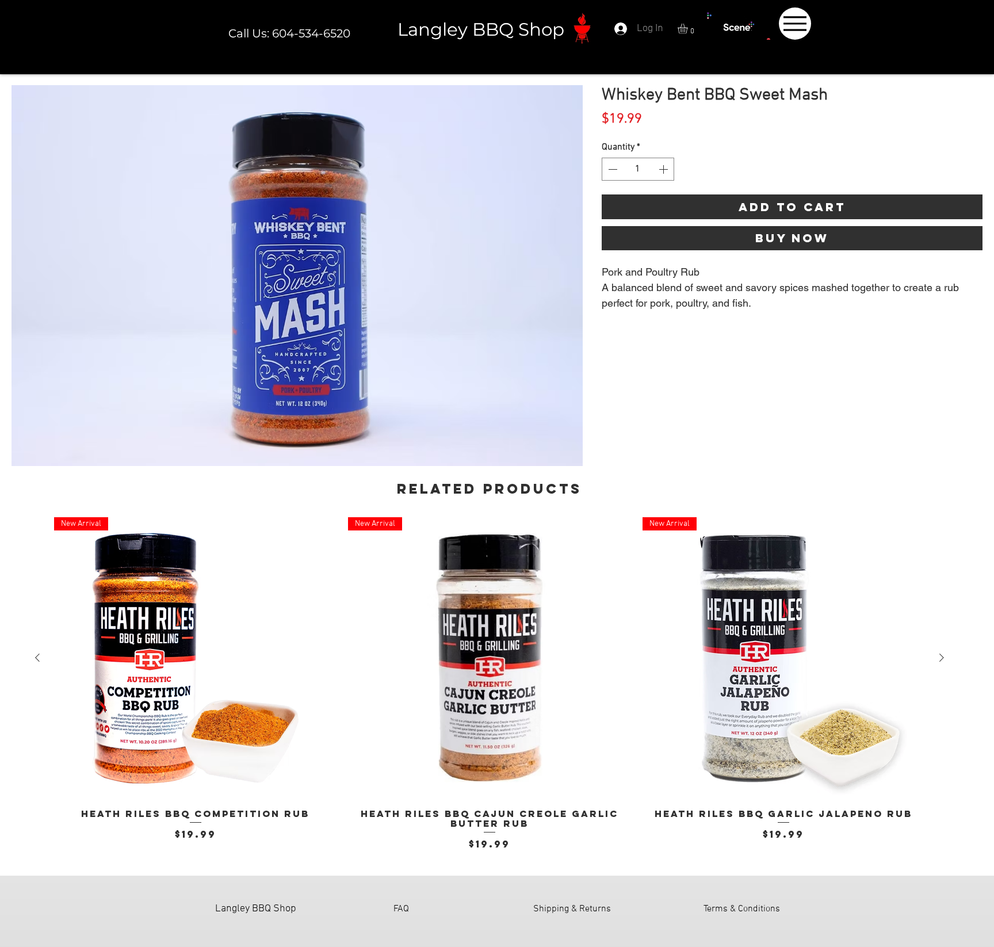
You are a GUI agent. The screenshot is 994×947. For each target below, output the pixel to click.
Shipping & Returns (572, 909)
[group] (489, 684)
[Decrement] (611, 169)
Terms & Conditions (742, 909)
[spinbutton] (638, 169)
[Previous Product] (37, 658)
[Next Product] (942, 658)
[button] (688, 29)
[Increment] (664, 169)
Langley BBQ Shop (480, 29)
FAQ (401, 909)
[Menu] (795, 23)
